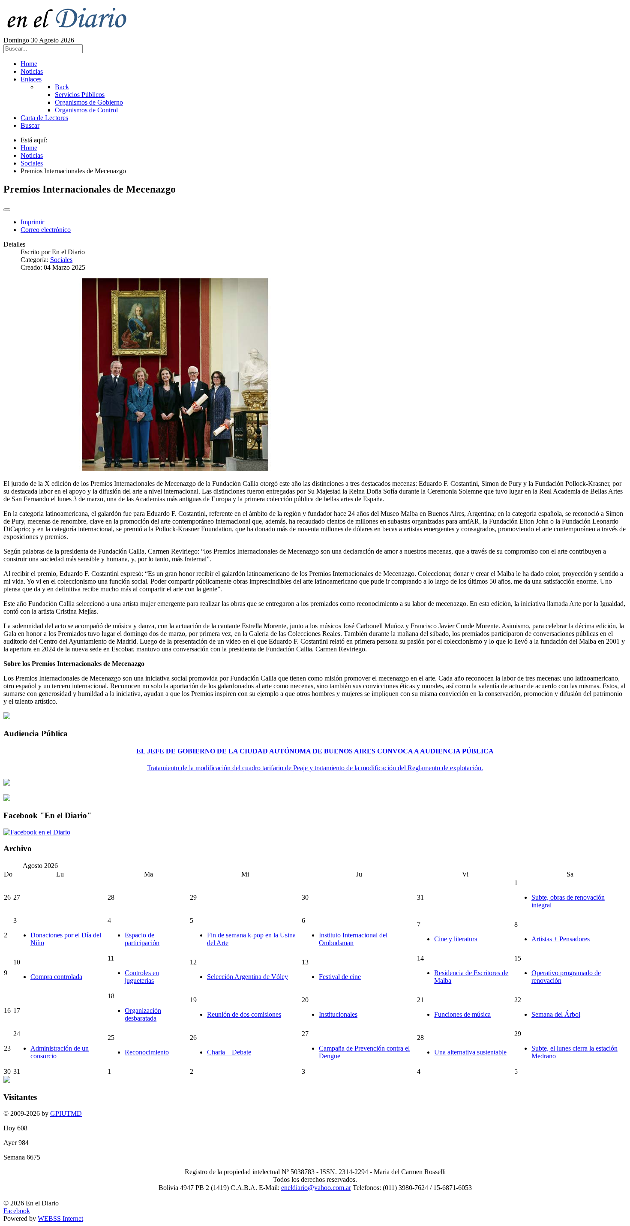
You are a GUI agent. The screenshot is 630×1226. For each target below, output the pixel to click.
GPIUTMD (66, 1113)
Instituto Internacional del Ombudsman (353, 938)
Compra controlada (56, 976)
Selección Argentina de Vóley (247, 976)
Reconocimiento (147, 1052)
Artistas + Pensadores (560, 939)
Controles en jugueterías (142, 976)
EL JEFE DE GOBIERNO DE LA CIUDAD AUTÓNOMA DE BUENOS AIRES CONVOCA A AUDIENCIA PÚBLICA (315, 751)
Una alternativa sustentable (470, 1052)
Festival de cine (340, 976)
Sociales (61, 259)
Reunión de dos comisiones (244, 1014)
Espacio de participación (142, 938)
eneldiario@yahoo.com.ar (316, 1187)
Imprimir (32, 222)
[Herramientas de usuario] (6, 209)
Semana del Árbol (555, 1014)
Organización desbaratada (143, 1014)
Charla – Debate (229, 1052)
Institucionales (338, 1014)
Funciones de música (462, 1014)
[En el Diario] (72, 32)
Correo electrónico (46, 229)
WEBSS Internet (60, 1218)
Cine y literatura (455, 939)
